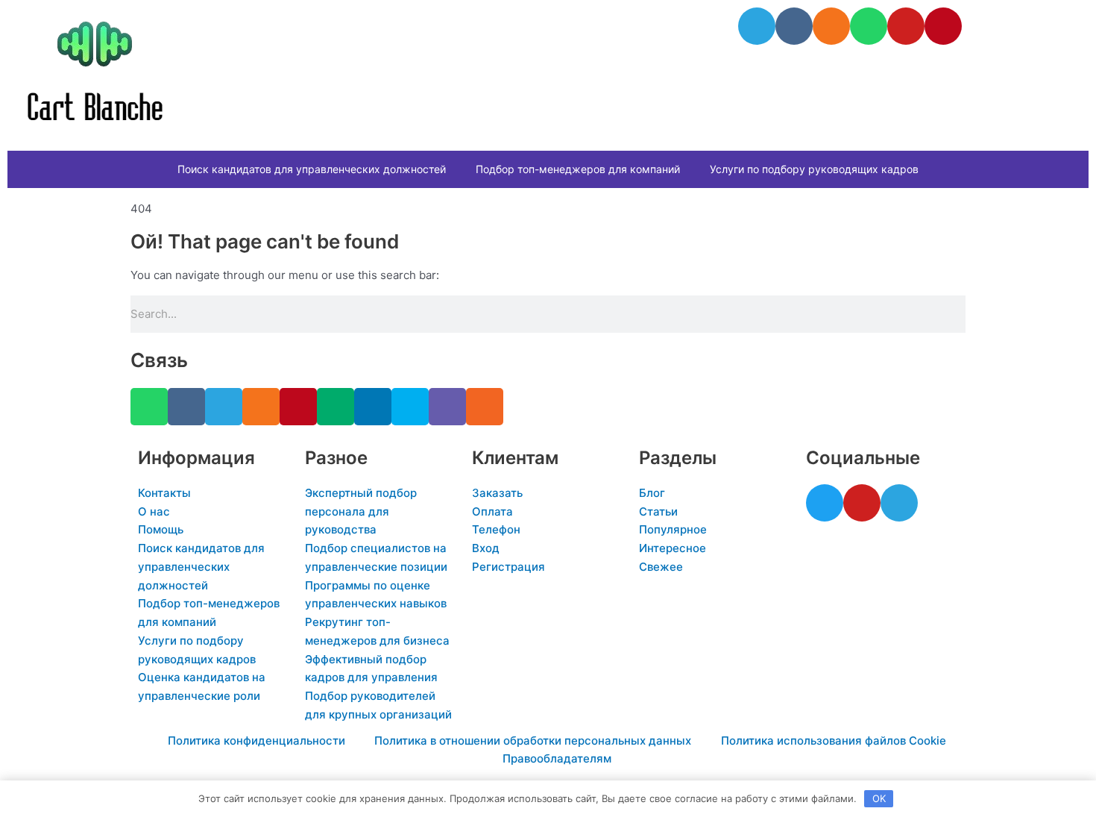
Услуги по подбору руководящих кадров (814, 169)
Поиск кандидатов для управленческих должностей (311, 169)
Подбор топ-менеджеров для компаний (578, 169)
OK (879, 798)
